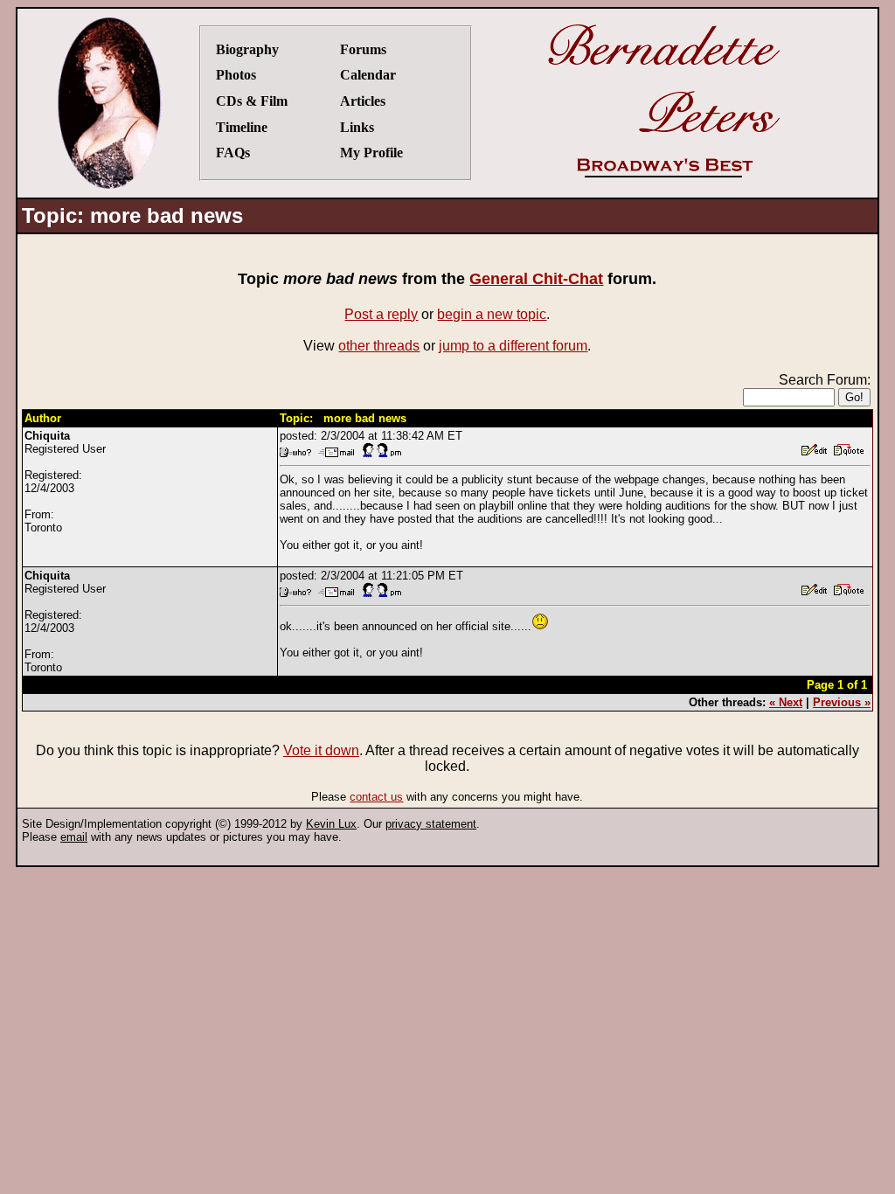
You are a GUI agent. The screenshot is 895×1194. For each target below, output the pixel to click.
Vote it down (321, 750)
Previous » (842, 702)
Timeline (241, 127)
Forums (363, 49)
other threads (379, 345)
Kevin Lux (331, 823)
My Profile (371, 152)
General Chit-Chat (536, 279)
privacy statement (430, 823)
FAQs (233, 152)
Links (357, 127)
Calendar (368, 74)
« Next (785, 702)
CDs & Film (252, 101)
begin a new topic (491, 314)
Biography (247, 49)
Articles (362, 101)
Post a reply (381, 314)
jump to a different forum (513, 345)
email (73, 836)
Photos (236, 74)
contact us (376, 796)
